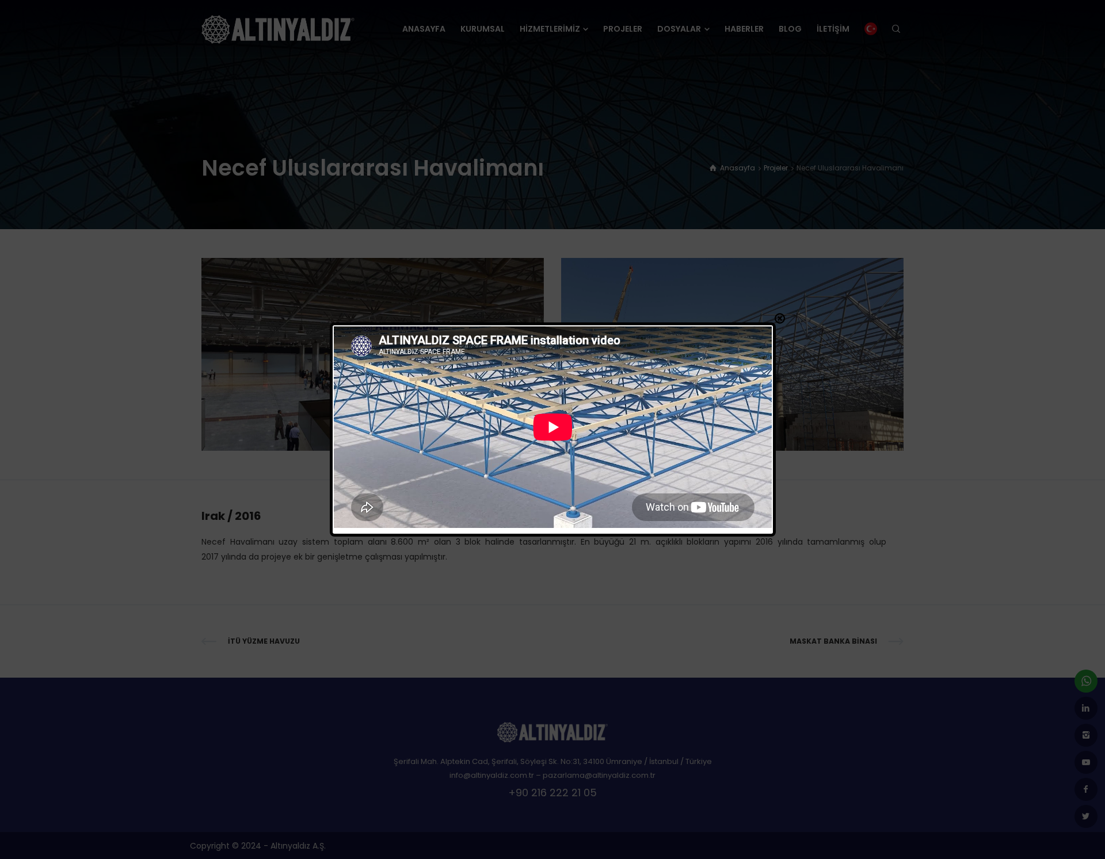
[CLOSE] (780, 318)
